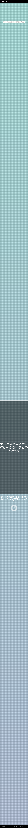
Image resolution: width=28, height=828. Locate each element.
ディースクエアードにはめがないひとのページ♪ (14, 447)
